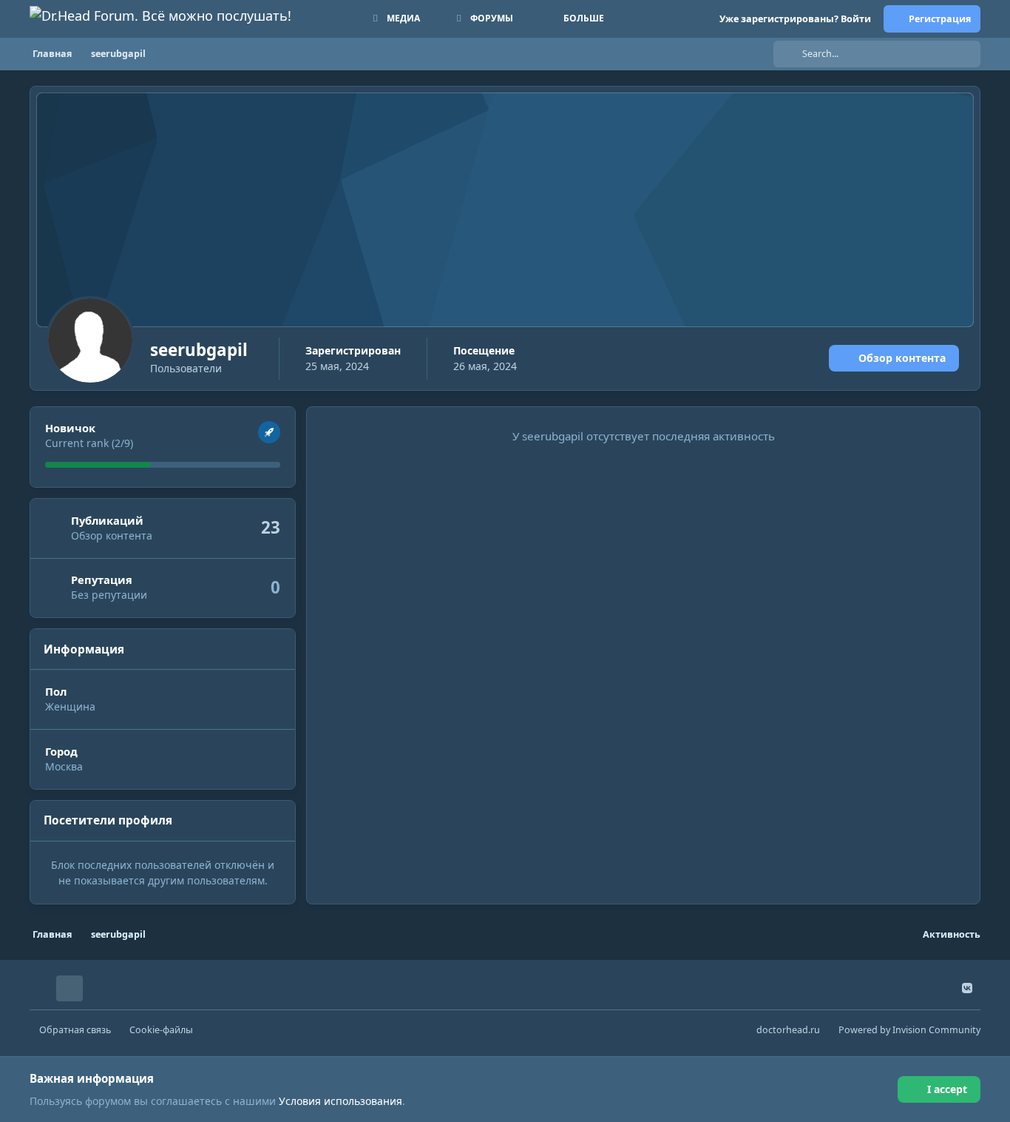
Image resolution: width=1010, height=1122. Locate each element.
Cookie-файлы (161, 1030)
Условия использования (340, 1101)
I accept (947, 1089)
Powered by (909, 1030)
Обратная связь (75, 1030)
